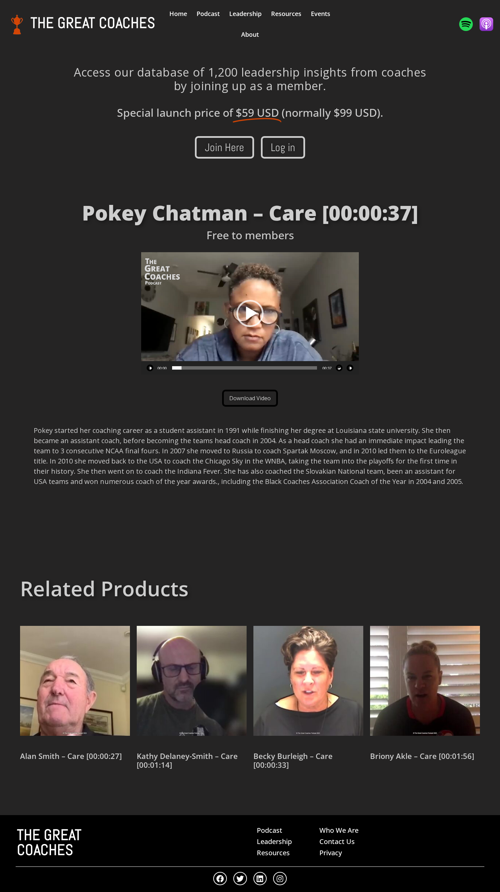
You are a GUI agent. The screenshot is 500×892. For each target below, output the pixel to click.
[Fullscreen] (350, 367)
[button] (250, 313)
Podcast (208, 14)
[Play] (150, 367)
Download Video (250, 398)
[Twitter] (240, 879)
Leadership (245, 14)
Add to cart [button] (44, 779)
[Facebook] (220, 879)
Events (320, 14)
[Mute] (339, 367)
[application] (250, 313)
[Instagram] (280, 879)
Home (178, 14)
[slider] (244, 368)
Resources (286, 14)
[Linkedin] (260, 879)
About (250, 34)
